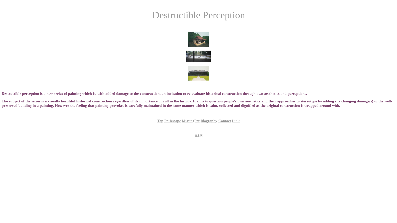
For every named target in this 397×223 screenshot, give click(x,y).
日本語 (199, 135)
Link (236, 121)
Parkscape (172, 121)
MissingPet (191, 121)
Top (160, 121)
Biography (209, 121)
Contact (224, 121)
